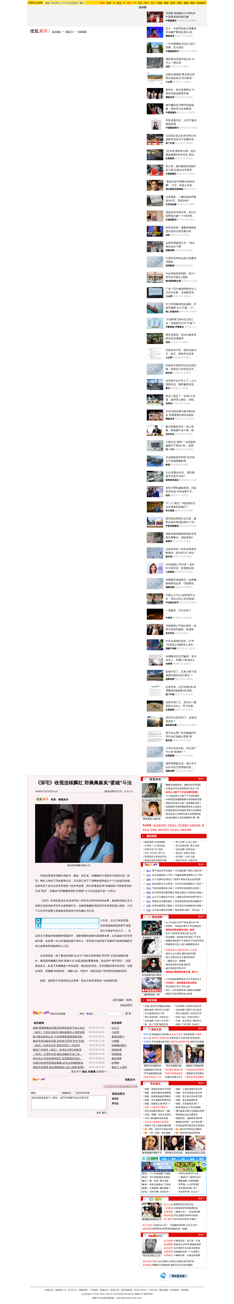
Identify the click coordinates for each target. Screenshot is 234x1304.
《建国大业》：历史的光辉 (187, 1211)
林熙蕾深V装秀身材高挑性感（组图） (170, 1228)
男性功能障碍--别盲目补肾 (188, 1013)
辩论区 (115, 1103)
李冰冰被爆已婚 (173, 1065)
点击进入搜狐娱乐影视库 (157, 1122)
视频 (160, 3)
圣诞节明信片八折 (153, 1077)
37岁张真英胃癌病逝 (152, 956)
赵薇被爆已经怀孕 (153, 1069)
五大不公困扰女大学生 (163, 897)
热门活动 (147, 1225)
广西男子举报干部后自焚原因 (186, 879)
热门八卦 (168, 1204)
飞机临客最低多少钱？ (163, 888)
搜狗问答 (151, 864)
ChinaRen (55, 3)
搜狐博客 (155, 779)
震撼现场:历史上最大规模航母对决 (182, 944)
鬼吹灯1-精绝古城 (160, 1038)
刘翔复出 (172, 825)
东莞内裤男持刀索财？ (163, 905)
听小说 (147, 1038)
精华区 (115, 1098)
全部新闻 (174, 1290)
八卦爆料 (168, 1208)
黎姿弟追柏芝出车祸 (195, 1153)
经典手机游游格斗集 (179, 1041)
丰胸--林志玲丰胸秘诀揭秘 (157, 1006)
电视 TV (69, 31)
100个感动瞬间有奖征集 (156, 1118)
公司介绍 (153, 1290)
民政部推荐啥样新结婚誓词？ (189, 901)
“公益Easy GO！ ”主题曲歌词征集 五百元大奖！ (175, 1225)
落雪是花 (170, 814)
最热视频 (157, 917)
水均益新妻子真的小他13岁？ (189, 870)
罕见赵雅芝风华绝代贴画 (186, 1215)
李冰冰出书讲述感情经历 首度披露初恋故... (57, 1058)
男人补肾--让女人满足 (186, 842)
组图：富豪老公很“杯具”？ (157, 1103)
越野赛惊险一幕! (152, 994)
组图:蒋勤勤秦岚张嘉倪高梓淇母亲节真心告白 (59, 1027)
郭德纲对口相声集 (160, 1034)
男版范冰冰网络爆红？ (163, 901)
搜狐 (47, 3)
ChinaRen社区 (155, 1235)
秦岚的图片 (118, 1036)
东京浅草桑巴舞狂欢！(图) (157, 1111)
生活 (148, 884)
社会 (148, 910)
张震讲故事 (188, 1034)
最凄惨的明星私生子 (152, 1219)
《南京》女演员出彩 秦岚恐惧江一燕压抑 (56, 1045)
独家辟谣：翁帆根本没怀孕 (189, 1118)
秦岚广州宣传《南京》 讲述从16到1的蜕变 (57, 1049)
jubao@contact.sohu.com (129, 1298)
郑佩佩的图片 (119, 1045)
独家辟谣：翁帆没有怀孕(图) (187, 785)
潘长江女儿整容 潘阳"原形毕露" (181, 953)
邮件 (173, 3)
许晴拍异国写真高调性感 (186, 1208)
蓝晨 (168, 806)
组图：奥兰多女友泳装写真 (189, 1096)
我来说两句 (110, 791)
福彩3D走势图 (197, 1041)
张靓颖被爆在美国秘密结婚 (188, 799)
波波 (168, 817)
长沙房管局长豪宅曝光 (163, 892)
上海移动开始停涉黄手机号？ (189, 897)
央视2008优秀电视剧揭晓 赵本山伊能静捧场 (58, 1062)
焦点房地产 (73, 3)
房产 (146, 3)
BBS (192, 3)
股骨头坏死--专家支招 (186, 860)
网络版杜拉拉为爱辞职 (187, 1114)
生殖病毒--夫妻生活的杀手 (188, 1006)
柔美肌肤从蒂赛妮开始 (156, 856)
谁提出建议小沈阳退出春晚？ (189, 892)
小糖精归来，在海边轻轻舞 (187, 1255)
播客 (166, 3)
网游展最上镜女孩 (152, 819)
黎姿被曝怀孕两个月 (152, 1153)
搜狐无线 (156, 1029)
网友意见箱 (178, 1276)
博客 (179, 3)
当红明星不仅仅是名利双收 (187, 1248)
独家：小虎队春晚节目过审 (189, 1089)
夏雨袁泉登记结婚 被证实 (178, 964)
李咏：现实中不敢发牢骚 (160, 1129)
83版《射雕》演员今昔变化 (158, 1114)
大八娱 (169, 795)
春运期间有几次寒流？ (163, 884)
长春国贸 (170, 799)
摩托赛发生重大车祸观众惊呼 (190, 1111)
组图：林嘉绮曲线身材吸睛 (158, 1092)
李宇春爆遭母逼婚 (153, 1073)
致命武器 (184, 933)
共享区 (147, 1041)
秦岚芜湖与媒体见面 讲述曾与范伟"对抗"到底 (58, 1040)
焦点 (148, 875)
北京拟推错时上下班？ (163, 875)
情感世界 (168, 1251)
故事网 (115, 1062)
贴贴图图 (168, 1244)
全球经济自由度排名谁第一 (188, 888)
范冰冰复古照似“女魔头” (185, 1219)
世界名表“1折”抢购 (154, 849)
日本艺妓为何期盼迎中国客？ (189, 905)
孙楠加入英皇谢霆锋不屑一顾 (185, 817)
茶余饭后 (155, 1083)
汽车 (140, 3)
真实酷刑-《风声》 (152, 938)
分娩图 (115, 1040)
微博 (186, 3)
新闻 (148, 892)
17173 (64, 3)
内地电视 (82, 31)
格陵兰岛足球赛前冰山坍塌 (179, 993)
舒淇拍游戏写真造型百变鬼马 (190, 1125)
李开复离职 (183, 825)
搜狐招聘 (83, 1290)
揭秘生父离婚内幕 (195, 1065)
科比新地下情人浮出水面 (178, 986)
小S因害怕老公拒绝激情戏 (188, 814)
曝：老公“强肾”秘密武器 (156, 1024)
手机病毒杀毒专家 (160, 1041)
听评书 (147, 1034)
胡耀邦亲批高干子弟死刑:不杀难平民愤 (185, 940)
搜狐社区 (155, 1199)
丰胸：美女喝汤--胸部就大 (188, 1020)
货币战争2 (195, 1038)
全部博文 (184, 1290)
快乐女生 (174, 829)
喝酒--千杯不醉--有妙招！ (188, 1024)
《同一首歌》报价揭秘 (159, 1133)
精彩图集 (147, 1228)
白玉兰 (115, 1027)
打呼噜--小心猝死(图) (155, 845)
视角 (148, 879)
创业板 (153, 829)
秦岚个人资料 (119, 1067)
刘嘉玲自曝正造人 (174, 1077)
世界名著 (173, 1038)
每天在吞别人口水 (152, 1255)
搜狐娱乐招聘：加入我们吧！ (190, 1122)
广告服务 (93, 1290)
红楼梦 (198, 1034)
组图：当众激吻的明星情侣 (158, 1100)
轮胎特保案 (195, 825)
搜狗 (81, 3)
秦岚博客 (117, 1058)
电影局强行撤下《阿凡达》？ (189, 910)
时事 (148, 905)
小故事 (115, 1032)
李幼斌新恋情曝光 (195, 1069)
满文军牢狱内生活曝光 (191, 1129)
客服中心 (104, 1290)
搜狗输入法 (60, 1290)
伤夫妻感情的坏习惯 (154, 1013)
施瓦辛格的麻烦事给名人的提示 (186, 806)
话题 (148, 897)
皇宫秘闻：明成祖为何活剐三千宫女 (183, 937)
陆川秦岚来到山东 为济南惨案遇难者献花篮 (57, 1036)
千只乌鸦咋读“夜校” (161, 879)
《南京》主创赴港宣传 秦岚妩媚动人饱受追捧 (59, 1032)
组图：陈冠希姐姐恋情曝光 (158, 1096)
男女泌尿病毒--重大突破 (187, 845)
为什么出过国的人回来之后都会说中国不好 (173, 1261)
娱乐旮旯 (168, 1248)
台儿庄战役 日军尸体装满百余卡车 (182, 922)
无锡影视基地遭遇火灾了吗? (189, 875)
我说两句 (201, 3)
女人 (153, 3)
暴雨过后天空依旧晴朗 (182, 1265)
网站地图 (163, 1290)
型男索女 (168, 1255)
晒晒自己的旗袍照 (161, 1265)
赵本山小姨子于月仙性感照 (186, 795)
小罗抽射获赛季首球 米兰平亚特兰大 (183, 979)
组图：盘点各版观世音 (187, 1100)
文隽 (168, 788)
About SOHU (140, 1290)
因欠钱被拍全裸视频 (152, 800)
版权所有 (148, 1294)
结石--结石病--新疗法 (155, 853)
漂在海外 (147, 1261)
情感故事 (117, 1049)
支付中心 (72, 1290)
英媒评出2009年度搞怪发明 (187, 1244)
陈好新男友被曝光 (195, 1077)
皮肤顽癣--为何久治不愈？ (157, 1020)
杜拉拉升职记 (176, 1034)
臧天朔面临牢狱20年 (176, 968)
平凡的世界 (184, 1038)
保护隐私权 (126, 1290)
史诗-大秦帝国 (173, 933)
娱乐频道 (56, 31)
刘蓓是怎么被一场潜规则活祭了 (186, 803)
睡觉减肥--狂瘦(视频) (155, 842)
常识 (148, 888)
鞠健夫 (169, 785)
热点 (148, 901)
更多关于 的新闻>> (89, 1071)
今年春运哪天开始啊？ (163, 910)
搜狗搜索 (41, 1013)
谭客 (168, 803)
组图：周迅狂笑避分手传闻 (158, 1089)
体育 (109, 3)
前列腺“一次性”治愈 (185, 856)
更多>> (201, 779)
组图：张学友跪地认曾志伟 (189, 1092)
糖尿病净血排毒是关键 (156, 860)
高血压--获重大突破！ (186, 853)
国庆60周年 (163, 829)
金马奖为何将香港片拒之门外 (185, 788)
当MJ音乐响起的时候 (190, 1133)
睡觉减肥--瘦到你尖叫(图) (157, 1009)
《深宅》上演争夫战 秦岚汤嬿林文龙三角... (57, 1054)
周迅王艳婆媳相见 (174, 1073)
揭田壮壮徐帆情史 (152, 1065)
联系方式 (115, 1290)
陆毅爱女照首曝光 (195, 1073)
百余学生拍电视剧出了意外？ (189, 884)
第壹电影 (168, 1211)
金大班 (193, 933)
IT (135, 3)
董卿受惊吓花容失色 (183, 1204)
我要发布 (130, 1079)
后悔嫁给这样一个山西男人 (187, 1251)
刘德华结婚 (185, 829)
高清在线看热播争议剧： (178, 929)
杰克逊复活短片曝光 (152, 975)
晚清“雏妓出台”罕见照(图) (188, 1107)
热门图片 (168, 1219)
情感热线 (117, 1054)
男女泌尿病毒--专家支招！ (157, 1017)
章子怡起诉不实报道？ (163, 870)
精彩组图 (168, 1215)
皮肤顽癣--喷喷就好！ (186, 849)
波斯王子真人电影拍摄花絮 (158, 1125)
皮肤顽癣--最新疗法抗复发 (188, 1009)
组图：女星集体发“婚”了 (187, 1103)
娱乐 (119, 3)
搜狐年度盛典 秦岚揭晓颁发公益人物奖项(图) (58, 1067)
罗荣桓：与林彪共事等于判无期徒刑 (183, 926)
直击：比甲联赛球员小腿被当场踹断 (183, 990)
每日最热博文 (160, 825)
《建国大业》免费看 (176, 961)
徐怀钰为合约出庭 (173, 1153)
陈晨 (168, 810)
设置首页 (49, 1290)
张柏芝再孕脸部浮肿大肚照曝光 (186, 810)
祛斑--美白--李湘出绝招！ (188, 1017)
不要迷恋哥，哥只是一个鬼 (187, 1240)
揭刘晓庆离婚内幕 (174, 1069)
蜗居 (192, 929)
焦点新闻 (168, 1240)
